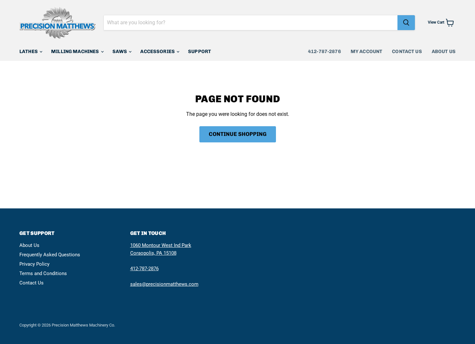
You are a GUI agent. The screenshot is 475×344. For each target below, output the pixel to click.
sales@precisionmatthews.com (164, 284)
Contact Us (407, 51)
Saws (120, 51)
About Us (444, 51)
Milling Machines (75, 51)
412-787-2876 (324, 51)
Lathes (29, 51)
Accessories (158, 51)
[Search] (406, 22)
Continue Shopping (238, 134)
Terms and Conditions (43, 273)
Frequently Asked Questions (49, 255)
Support (199, 51)
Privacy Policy (34, 264)
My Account (367, 51)
